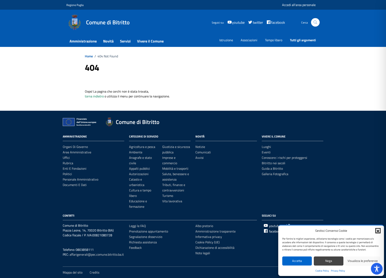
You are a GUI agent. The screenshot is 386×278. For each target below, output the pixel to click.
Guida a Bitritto (272, 168)
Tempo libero (273, 40)
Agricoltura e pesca (142, 146)
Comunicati (203, 152)
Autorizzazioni (139, 174)
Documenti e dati (75, 184)
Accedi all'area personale (299, 4)
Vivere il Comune (150, 41)
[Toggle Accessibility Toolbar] (377, 268)
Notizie (200, 146)
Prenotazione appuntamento (148, 231)
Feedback (135, 247)
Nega (328, 260)
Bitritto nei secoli (273, 163)
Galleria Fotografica (275, 174)
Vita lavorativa (172, 201)
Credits (94, 272)
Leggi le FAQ (137, 225)
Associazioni (249, 40)
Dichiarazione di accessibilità (214, 247)
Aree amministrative (77, 152)
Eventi (266, 152)
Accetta (297, 260)
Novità (108, 41)
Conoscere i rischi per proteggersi (284, 157)
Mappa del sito (72, 272)
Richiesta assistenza (143, 242)
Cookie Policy (322, 271)
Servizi (125, 41)
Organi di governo (75, 146)
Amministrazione (83, 41)
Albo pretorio (204, 225)
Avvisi (199, 157)
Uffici (66, 157)
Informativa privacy (208, 236)
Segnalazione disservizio (145, 236)
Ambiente (135, 152)
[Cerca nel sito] (315, 22)
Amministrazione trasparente (215, 231)
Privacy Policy (338, 271)
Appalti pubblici (139, 168)
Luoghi (266, 146)
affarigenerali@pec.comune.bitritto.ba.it (97, 254)
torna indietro (94, 96)
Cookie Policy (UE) (207, 242)
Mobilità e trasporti (175, 168)
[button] (378, 231)
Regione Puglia (75, 5)
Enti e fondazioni (74, 168)
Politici (67, 174)
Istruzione (226, 40)
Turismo (167, 195)
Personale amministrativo (80, 179)
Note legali (202, 253)
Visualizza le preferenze (363, 260)
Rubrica (68, 163)
